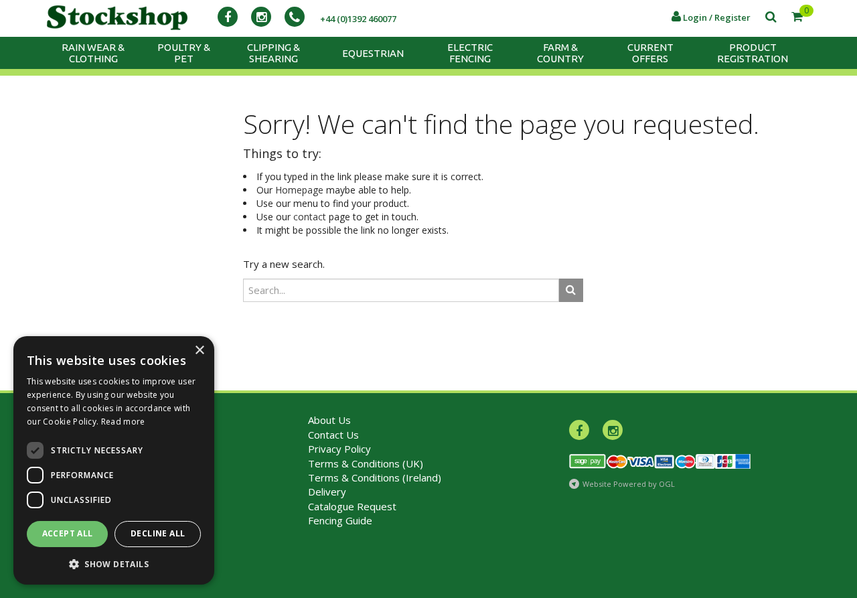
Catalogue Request (352, 506)
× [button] (199, 351)
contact (309, 216)
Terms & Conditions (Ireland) (374, 477)
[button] (114, 563)
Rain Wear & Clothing (93, 53)
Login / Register (716, 17)
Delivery (327, 491)
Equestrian (373, 53)
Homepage (299, 189)
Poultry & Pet (183, 53)
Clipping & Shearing (273, 53)
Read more (123, 421)
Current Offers (650, 53)
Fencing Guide (340, 520)
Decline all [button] (158, 533)
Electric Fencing (470, 53)
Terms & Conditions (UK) (365, 463)
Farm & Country (560, 53)
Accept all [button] (67, 533)
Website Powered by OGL (628, 484)
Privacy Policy (339, 448)
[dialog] (113, 460)
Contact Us (333, 434)
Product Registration (752, 53)
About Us (329, 420)
